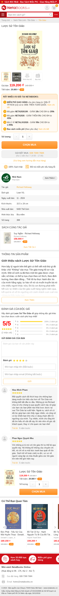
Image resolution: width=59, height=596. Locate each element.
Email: (20, 582)
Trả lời (15, 428)
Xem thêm (49, 178)
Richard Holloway (24, 187)
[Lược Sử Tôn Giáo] (29, 69)
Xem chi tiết (43, 129)
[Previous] (4, 527)
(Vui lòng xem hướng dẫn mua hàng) (29, 160)
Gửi (29, 381)
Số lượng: (6, 137)
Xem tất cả (29, 247)
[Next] (54, 527)
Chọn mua (29, 144)
